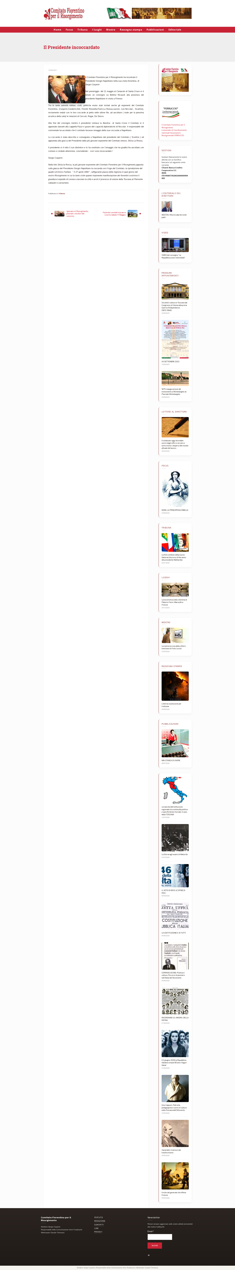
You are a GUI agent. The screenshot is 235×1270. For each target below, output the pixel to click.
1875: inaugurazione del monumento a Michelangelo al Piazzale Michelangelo (174, 391)
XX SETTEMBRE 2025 (170, 361)
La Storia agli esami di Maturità (175, 854)
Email (151, 1231)
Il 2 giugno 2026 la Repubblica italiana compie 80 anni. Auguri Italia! (174, 1062)
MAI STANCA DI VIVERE (171, 760)
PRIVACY (98, 1232)
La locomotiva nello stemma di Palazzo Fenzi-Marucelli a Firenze (174, 602)
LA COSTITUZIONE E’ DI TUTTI (174, 933)
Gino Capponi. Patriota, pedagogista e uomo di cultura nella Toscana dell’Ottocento (174, 1107)
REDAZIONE (99, 1221)
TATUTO (99, 1217)
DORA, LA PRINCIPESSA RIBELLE (175, 510)
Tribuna (62, 193)
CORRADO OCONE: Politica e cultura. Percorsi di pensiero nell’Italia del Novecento (173, 975)
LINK (96, 1228)
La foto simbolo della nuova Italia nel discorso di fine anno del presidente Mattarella (174, 557)
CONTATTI (99, 1225)
